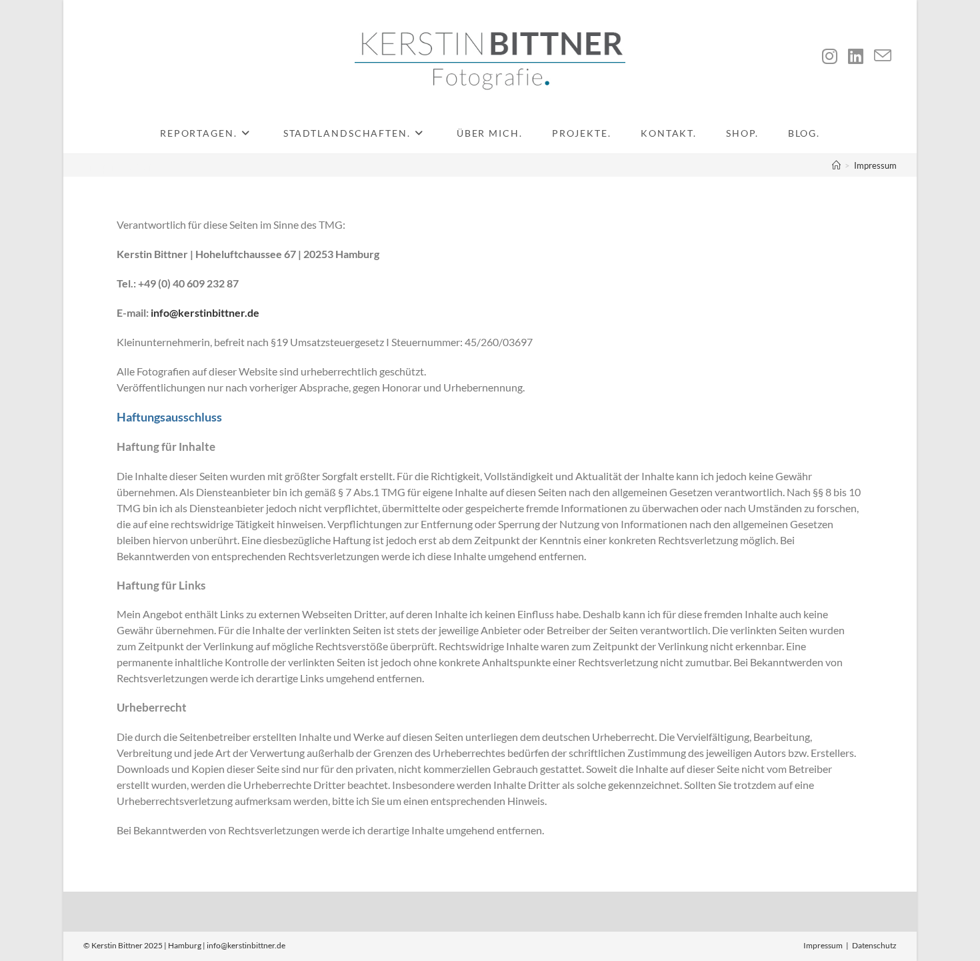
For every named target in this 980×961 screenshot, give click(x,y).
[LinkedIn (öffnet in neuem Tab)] (856, 56)
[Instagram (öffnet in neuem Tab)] (830, 56)
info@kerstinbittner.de (205, 312)
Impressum (875, 165)
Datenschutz (874, 945)
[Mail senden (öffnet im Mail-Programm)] (883, 56)
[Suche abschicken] (189, 56)
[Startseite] (836, 165)
